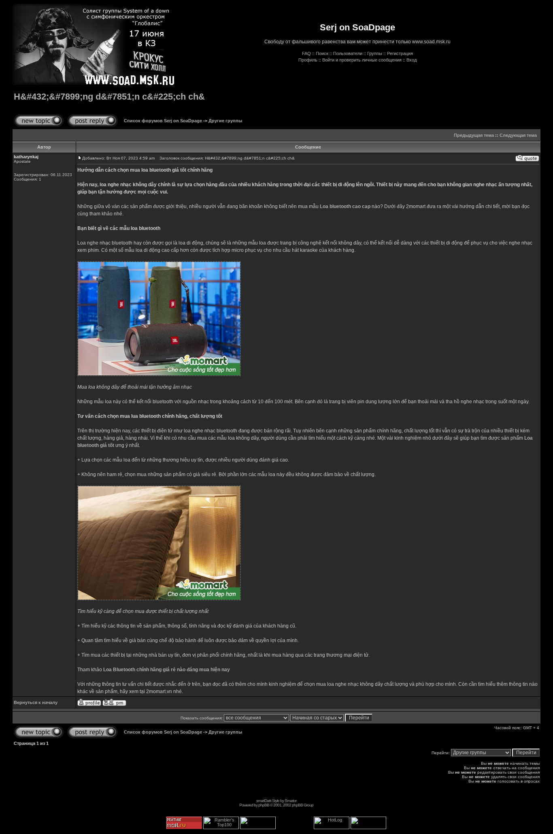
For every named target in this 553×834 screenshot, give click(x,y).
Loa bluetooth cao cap (345, 206)
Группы (374, 53)
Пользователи (347, 53)
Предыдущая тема (474, 135)
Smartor (290, 800)
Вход (411, 59)
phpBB (263, 805)
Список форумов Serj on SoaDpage (163, 120)
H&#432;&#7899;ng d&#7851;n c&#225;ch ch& (109, 96)
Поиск (322, 53)
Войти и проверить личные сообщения (362, 59)
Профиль (307, 59)
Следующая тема (518, 135)
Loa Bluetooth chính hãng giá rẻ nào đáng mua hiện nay (166, 669)
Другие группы (225, 120)
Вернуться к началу (35, 702)
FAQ (306, 53)
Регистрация (400, 53)
